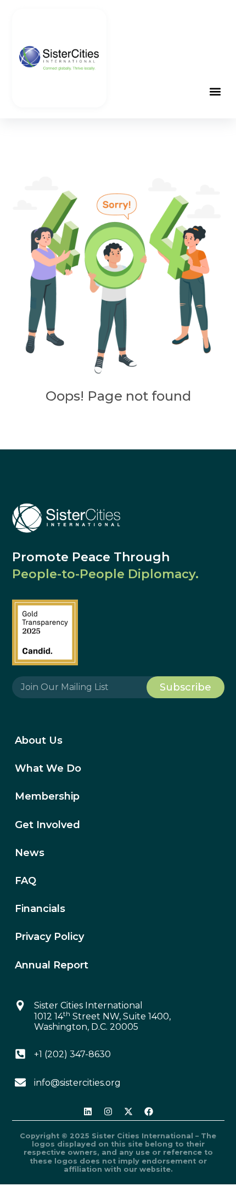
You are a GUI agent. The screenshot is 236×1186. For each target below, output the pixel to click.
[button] (215, 92)
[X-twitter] (128, 1111)
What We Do (48, 768)
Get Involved (47, 825)
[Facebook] (149, 1111)
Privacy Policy (49, 937)
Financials (40, 909)
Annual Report (51, 965)
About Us (39, 740)
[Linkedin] (88, 1111)
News (29, 853)
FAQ (25, 881)
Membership (47, 796)
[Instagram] (108, 1111)
